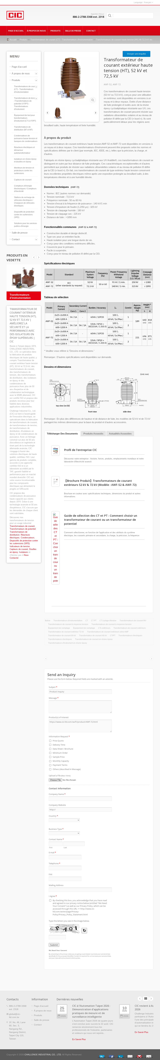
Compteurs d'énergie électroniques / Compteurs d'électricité (25, 189)
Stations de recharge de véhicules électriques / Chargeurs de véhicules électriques (24, 201)
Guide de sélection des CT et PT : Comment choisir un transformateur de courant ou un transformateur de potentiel (100, 520)
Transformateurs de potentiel (23, 529)
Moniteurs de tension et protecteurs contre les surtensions (24, 170)
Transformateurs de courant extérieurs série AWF (107, 632)
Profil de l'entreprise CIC (80, 450)
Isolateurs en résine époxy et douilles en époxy (25, 160)
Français (147, 2)
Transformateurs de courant (22, 526)
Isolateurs (23, 552)
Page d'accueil (16, 30)
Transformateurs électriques (130, 635)
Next (34, 257)
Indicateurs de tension (20, 546)
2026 (63, 1016)
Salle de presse (73, 30)
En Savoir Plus (79, 1039)
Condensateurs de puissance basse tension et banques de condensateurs (25, 138)
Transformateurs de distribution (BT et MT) (23, 128)
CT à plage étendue (108, 621)
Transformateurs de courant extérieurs (129, 628)
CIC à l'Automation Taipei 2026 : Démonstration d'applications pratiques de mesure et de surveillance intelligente (91, 1011)
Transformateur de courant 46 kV (93, 635)
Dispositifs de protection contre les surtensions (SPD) (24, 215)
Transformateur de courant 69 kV (62, 635)
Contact (91, 30)
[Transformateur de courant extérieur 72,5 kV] (93, 100)
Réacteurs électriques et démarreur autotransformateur (24, 150)
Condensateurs (27, 537)
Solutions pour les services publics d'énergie (25, 224)
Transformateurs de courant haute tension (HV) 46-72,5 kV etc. (124, 39)
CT (86, 621)
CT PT (93, 621)
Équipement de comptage (59, 628)
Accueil (13, 39)
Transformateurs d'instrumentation (67, 621)
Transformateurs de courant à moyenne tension (68, 624)
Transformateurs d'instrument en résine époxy (67, 643)
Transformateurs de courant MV (133, 621)
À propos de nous (36, 30)
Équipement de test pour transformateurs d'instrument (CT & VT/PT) (25, 118)
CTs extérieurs (104, 628)
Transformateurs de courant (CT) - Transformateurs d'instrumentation (61, 39)
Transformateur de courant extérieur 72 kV (66, 632)
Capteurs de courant (22, 180)
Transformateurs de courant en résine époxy (93, 639)
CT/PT (112, 635)
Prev (38, 257)
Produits (55, 30)
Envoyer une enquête (136, 53)
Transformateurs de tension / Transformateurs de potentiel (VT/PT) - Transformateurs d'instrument (25, 103)
